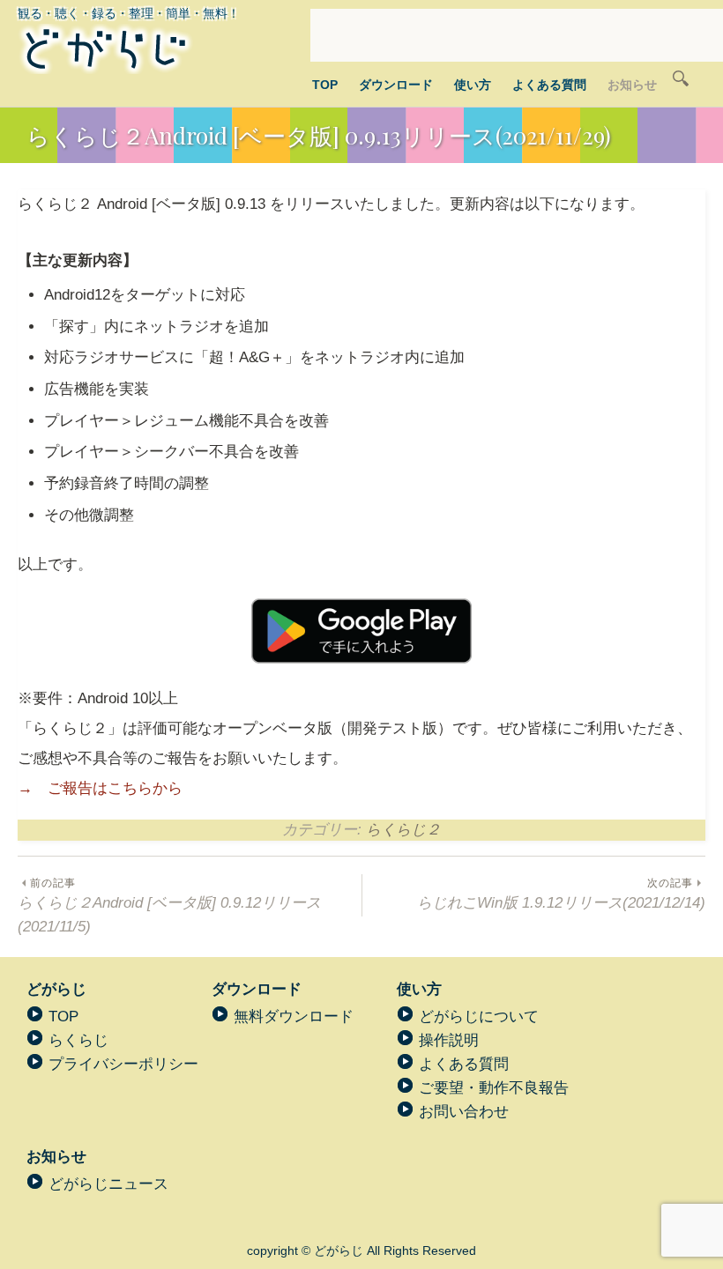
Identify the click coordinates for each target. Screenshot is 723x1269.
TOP (325, 85)
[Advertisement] (516, 35)
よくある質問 (549, 85)
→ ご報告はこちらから (100, 788)
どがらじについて (479, 1016)
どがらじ (56, 989)
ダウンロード (396, 85)
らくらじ (78, 1040)
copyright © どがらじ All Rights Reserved (361, 1250)
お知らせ (632, 85)
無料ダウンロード (294, 1016)
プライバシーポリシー (123, 1064)
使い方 (472, 85)
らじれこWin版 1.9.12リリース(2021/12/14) (561, 893)
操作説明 (449, 1040)
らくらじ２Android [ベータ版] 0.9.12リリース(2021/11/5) (169, 905)
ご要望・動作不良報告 (494, 1088)
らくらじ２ (403, 829)
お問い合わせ (464, 1111)
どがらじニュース (108, 1184)
